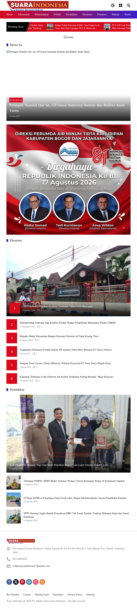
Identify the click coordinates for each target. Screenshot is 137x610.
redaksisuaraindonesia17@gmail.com (31, 566)
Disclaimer (58, 594)
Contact (27, 594)
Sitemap (90, 594)
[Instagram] (36, 582)
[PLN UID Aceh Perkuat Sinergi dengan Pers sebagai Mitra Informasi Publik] (92, 27)
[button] (113, 5)
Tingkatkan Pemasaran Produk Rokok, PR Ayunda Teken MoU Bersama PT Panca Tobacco (66, 349)
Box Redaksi (12, 594)
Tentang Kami (42, 594)
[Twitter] (16, 582)
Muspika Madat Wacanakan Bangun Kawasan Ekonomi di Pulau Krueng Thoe (59, 336)
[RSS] (42, 582)
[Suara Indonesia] (37, 5)
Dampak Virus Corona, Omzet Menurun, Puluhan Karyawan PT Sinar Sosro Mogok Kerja (65, 363)
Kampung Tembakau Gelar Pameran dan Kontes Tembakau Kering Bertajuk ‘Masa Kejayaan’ (67, 376)
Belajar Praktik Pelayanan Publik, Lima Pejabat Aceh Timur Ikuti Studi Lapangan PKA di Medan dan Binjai (62, 27)
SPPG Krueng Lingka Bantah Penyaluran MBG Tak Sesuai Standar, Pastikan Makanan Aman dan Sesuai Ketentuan (76, 515)
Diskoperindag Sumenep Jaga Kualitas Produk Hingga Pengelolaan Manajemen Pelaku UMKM (67, 322)
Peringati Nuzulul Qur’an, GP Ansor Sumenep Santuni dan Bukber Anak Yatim (67, 108)
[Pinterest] (22, 582)
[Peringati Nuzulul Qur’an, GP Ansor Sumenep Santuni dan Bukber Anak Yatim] (68, 85)
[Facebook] (9, 582)
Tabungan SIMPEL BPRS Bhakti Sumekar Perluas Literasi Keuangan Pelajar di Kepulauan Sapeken (74, 481)
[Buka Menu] (120, 5)
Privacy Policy (75, 594)
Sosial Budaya (16, 100)
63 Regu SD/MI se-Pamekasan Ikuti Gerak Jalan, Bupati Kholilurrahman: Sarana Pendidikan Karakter (75, 498)
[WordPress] (29, 582)
